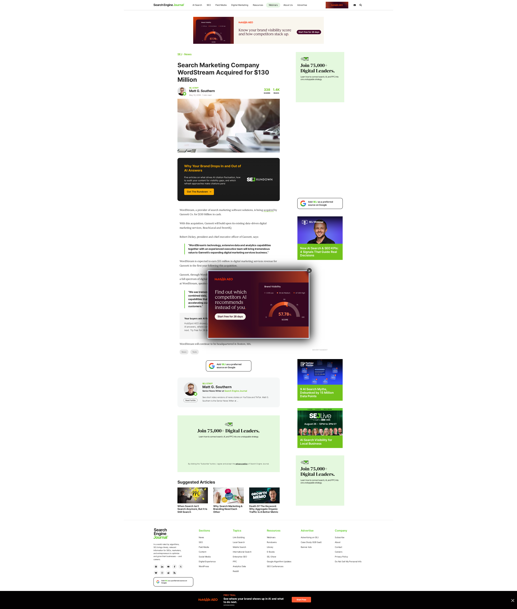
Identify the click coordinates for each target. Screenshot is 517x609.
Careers (338, 552)
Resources (258, 5)
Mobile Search (239, 547)
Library (270, 547)
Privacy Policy (341, 556)
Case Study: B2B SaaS (311, 542)
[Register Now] (320, 229)
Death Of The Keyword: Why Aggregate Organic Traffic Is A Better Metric (263, 509)
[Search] (361, 5)
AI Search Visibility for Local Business (316, 441)
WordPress (204, 566)
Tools (194, 352)
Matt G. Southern (202, 91)
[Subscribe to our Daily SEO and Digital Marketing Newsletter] (355, 5)
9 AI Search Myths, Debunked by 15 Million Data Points (316, 392)
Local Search (239, 542)
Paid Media (220, 5)
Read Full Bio (190, 400)
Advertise (302, 5)
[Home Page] (168, 5)
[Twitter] (180, 566)
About (337, 542)
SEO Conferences (275, 566)
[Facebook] (174, 566)
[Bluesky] (155, 572)
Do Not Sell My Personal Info (348, 561)
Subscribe (339, 537)
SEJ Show (271, 556)
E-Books (271, 552)
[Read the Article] (192, 495)
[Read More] (320, 371)
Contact (338, 547)
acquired (269, 210)
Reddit (236, 571)
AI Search (197, 5)
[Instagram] (162, 572)
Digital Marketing (239, 5)
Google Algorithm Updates (279, 561)
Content (202, 552)
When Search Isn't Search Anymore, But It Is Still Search (192, 509)
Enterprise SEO (240, 556)
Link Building (239, 537)
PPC (235, 561)
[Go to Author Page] (181, 91)
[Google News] (155, 566)
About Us (288, 5)
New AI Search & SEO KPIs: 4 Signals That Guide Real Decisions (319, 251)
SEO (209, 5)
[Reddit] (168, 572)
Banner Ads (306, 547)
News (184, 352)
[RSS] (174, 572)
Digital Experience (207, 561)
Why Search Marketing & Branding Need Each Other (227, 509)
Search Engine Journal (235, 391)
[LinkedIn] (162, 566)
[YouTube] (168, 566)
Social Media (205, 556)
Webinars (273, 5)
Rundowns (272, 542)
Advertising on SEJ (309, 537)
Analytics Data (239, 566)
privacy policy (242, 464)
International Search (242, 552)
